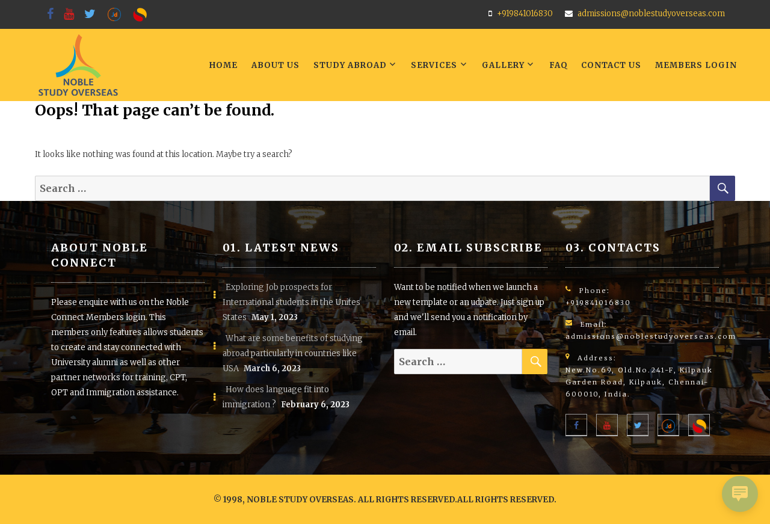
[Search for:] (372, 189)
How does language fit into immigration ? (276, 397)
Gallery (503, 65)
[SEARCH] (722, 188)
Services (434, 65)
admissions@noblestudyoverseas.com (651, 13)
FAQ (558, 65)
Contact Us (611, 65)
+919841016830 (525, 13)
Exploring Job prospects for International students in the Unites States (291, 302)
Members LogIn (696, 65)
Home (223, 65)
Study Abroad (350, 65)
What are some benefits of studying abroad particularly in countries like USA (293, 353)
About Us (275, 65)
